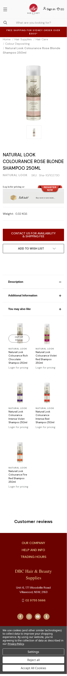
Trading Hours (33, 557)
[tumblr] (46, 616)
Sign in (51, 9)
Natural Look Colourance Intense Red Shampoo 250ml (45, 417)
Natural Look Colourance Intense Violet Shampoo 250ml (18, 417)
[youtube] (37, 616)
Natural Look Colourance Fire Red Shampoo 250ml (18, 477)
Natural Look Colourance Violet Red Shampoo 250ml (46, 358)
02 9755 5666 (35, 600)
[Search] (3, 22)
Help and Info (33, 550)
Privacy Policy (16, 644)
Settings (33, 652)
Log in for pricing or (13, 186)
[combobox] (33, 22)
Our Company (33, 543)
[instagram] (29, 616)
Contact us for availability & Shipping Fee (33, 234)
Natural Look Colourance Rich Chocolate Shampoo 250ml (18, 358)
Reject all (33, 660)
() (62, 9)
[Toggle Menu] (5, 9)
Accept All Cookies (33, 668)
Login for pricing (18, 367)
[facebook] (20, 616)
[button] (33, 282)
